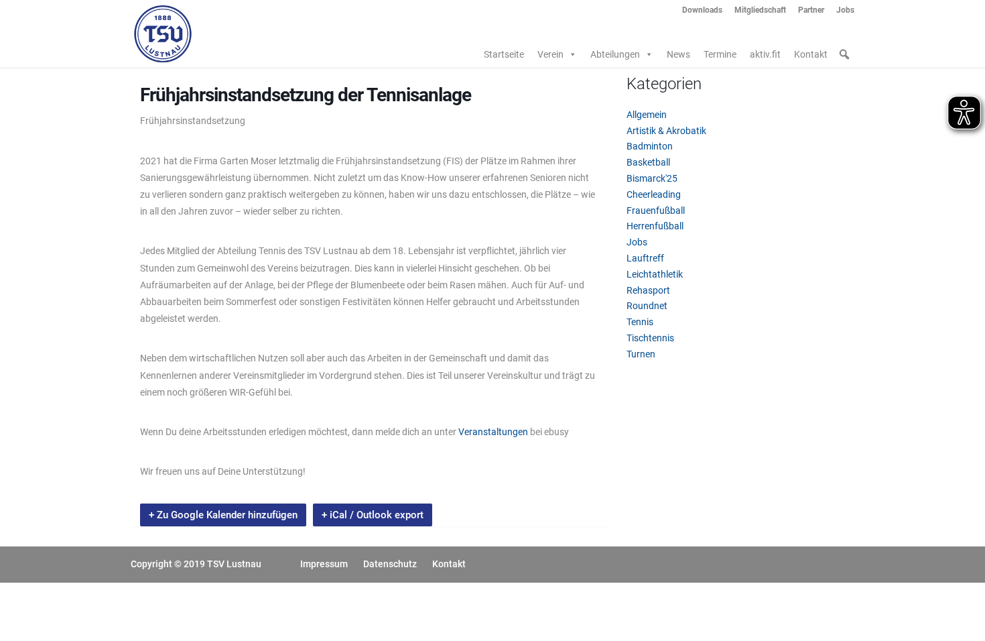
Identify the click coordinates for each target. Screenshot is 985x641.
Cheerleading (654, 194)
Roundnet (647, 305)
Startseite (504, 54)
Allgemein (647, 114)
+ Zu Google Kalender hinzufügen (223, 515)
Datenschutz (390, 564)
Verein (550, 54)
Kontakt (811, 54)
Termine (720, 54)
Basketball (648, 162)
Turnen (641, 354)
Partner (811, 10)
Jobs (845, 10)
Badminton (650, 146)
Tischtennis (650, 338)
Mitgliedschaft (760, 10)
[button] (844, 54)
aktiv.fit (765, 54)
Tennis (640, 321)
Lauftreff (645, 258)
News (678, 54)
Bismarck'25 (652, 178)
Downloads (702, 10)
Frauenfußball (656, 210)
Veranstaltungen (493, 431)
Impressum (324, 564)
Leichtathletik (655, 274)
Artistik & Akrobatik (666, 130)
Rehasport (648, 290)
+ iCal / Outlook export (372, 515)
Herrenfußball (655, 226)
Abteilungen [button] (615, 54)
